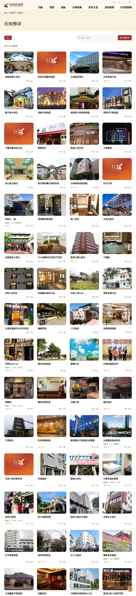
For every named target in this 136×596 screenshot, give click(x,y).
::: (110, 2)
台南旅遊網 (13, 5)
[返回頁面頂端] (130, 592)
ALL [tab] (8, 37)
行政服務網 (126, 7)
